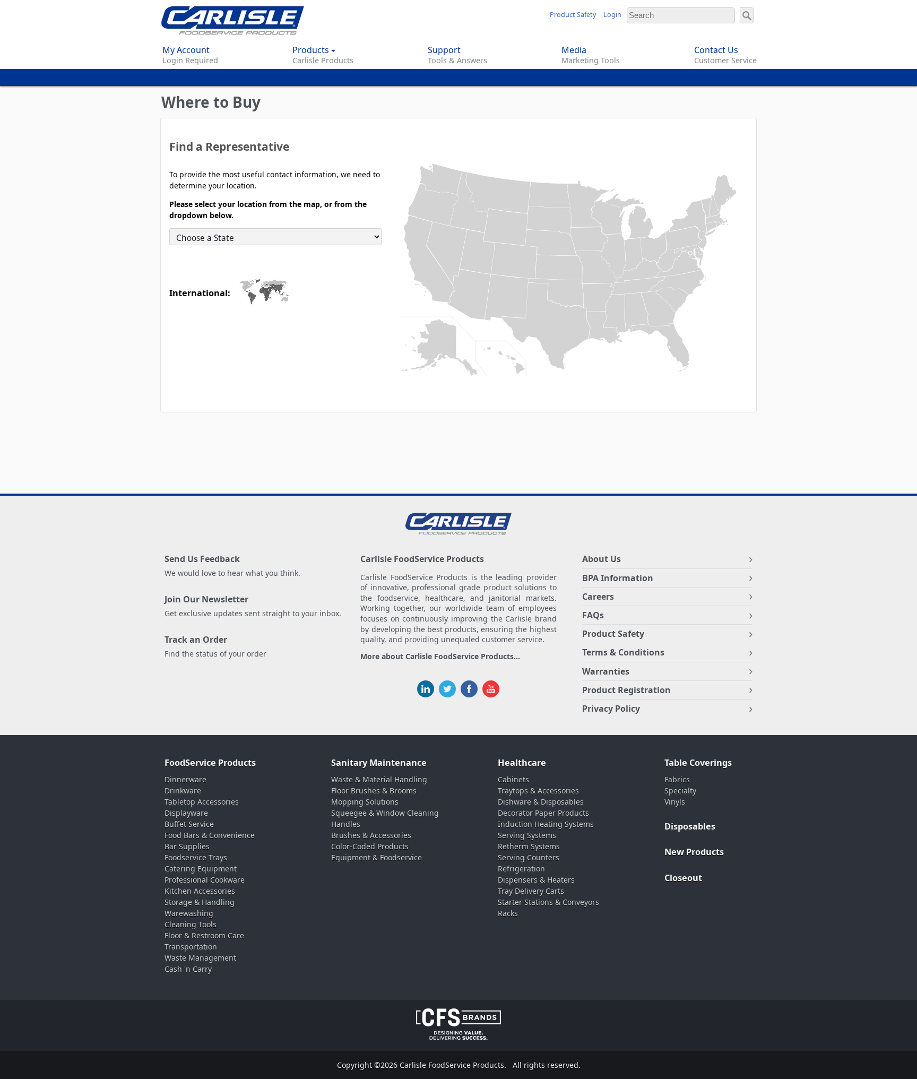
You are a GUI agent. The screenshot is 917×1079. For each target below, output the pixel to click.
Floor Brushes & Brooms (374, 790)
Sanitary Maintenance (379, 763)
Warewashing (189, 913)
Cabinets (513, 779)
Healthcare (522, 763)
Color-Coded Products (370, 846)
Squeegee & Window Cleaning (385, 813)
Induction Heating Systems (546, 824)
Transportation (191, 947)
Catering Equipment (201, 869)
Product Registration (626, 690)
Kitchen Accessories (200, 891)
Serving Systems (527, 835)
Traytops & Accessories (538, 790)
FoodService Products (210, 763)
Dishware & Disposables (541, 802)
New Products (694, 852)
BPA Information (617, 578)
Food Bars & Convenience (210, 835)
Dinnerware (185, 779)
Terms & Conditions (623, 652)
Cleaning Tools (191, 924)
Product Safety (573, 14)
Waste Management (200, 958)
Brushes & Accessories (371, 835)
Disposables (689, 826)
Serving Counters (528, 857)
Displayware (186, 813)
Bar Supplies (187, 846)
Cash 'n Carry (188, 969)
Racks (508, 913)
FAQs (593, 615)
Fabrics (677, 779)
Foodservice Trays (196, 857)
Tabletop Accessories (202, 802)
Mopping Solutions (365, 802)
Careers (598, 596)
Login (612, 14)
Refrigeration (521, 869)
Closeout (683, 878)
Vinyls (674, 802)
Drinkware (183, 790)
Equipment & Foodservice (376, 857)
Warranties (605, 671)
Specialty (680, 790)
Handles (345, 824)
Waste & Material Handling (379, 779)
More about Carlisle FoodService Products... (440, 656)
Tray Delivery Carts (531, 891)
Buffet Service (189, 824)
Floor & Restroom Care (204, 935)
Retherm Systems (529, 846)
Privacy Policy (611, 708)
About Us (601, 559)
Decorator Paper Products (543, 813)
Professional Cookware (205, 880)
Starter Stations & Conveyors (548, 902)
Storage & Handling (200, 902)
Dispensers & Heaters (536, 880)
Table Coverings (698, 763)
